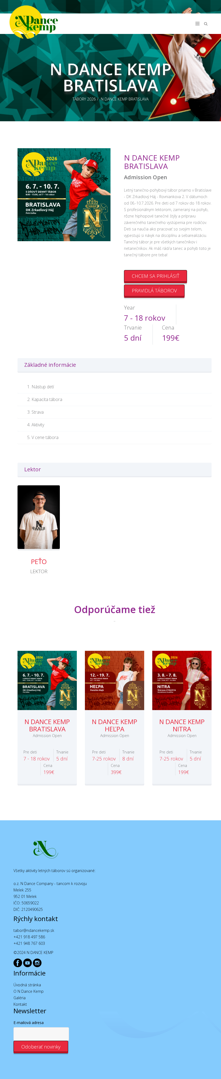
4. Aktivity (35, 425)
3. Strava (35, 412)
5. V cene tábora (42, 437)
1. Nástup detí (40, 387)
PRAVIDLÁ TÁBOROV (154, 290)
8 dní (128, 755)
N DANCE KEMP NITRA (182, 725)
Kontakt (20, 1004)
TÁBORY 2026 (84, 99)
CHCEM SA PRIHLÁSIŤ (155, 276)
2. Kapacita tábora (44, 399)
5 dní (62, 755)
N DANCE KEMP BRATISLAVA (125, 99)
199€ (48, 769)
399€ (116, 769)
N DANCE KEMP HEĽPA (114, 725)
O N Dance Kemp (28, 991)
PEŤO (39, 561)
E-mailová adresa (28, 1022)
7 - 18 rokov (36, 755)
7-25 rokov (104, 755)
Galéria (19, 997)
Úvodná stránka (27, 984)
